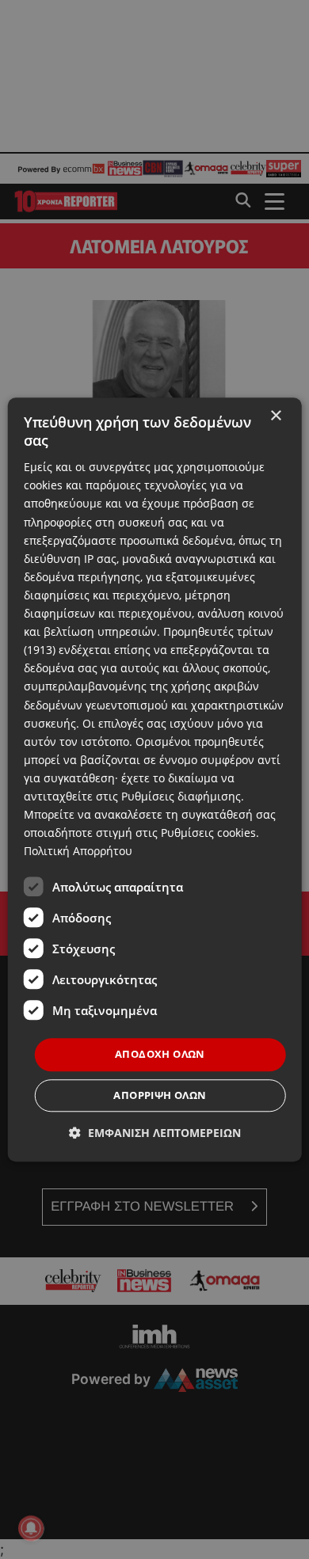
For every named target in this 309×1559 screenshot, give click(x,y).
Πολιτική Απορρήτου (78, 851)
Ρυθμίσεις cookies (208, 832)
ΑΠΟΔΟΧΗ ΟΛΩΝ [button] (160, 1055)
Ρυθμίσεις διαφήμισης (181, 796)
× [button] (275, 416)
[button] (155, 1133)
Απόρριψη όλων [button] (159, 1095)
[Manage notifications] (31, 1528)
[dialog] (155, 779)
